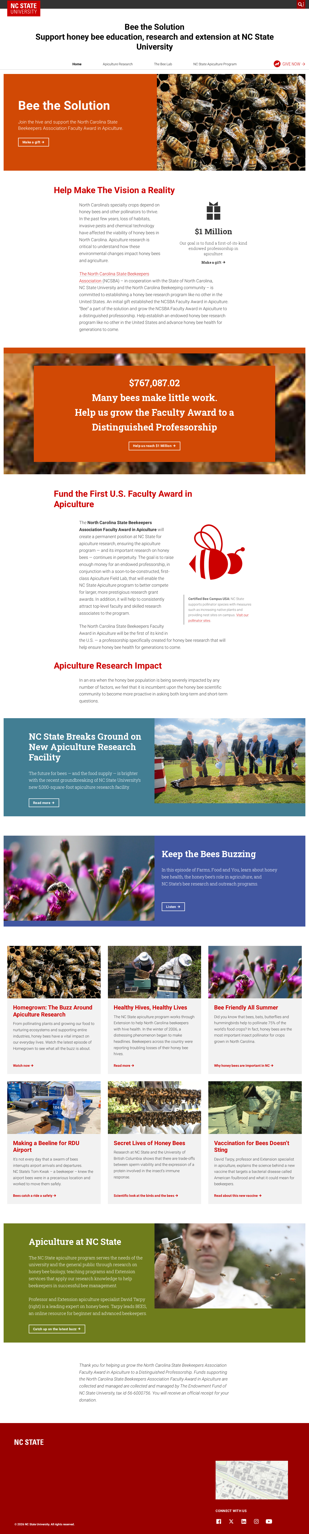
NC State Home (25, 4)
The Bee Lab (163, 64)
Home (77, 64)
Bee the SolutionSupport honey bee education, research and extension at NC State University (154, 36)
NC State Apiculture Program (215, 64)
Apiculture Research (118, 64)
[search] (301, 4)
